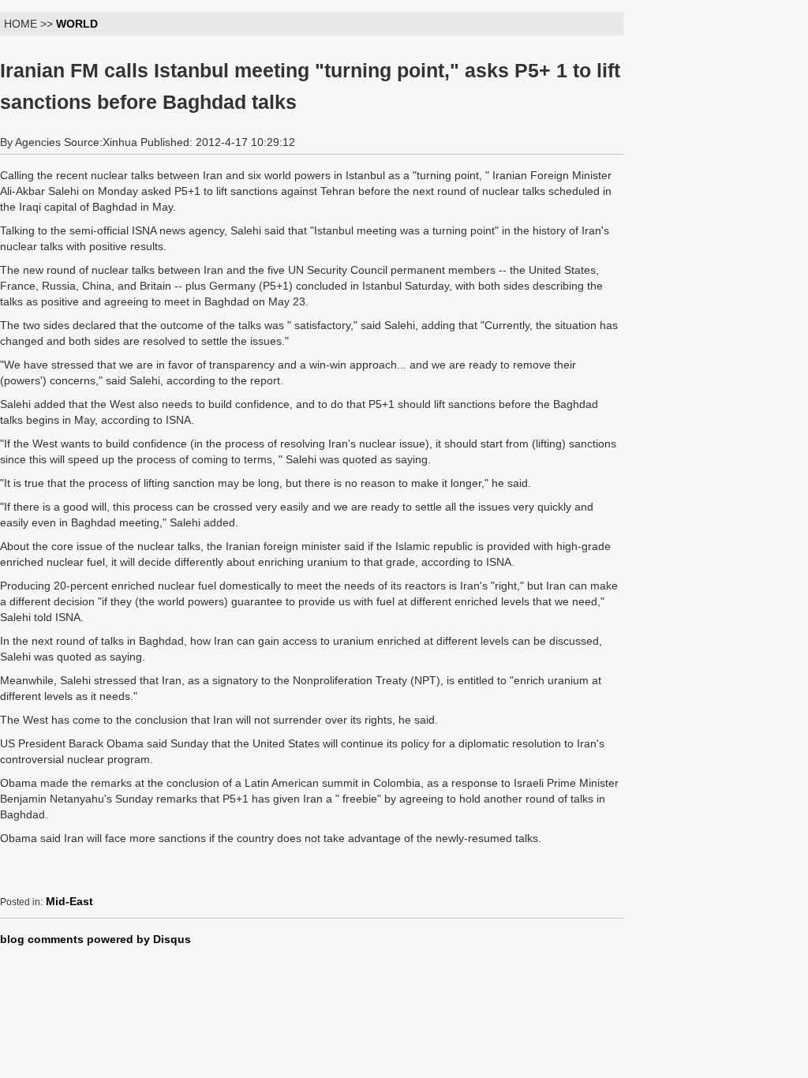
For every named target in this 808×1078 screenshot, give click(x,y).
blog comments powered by (95, 939)
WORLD (77, 23)
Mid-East (69, 901)
